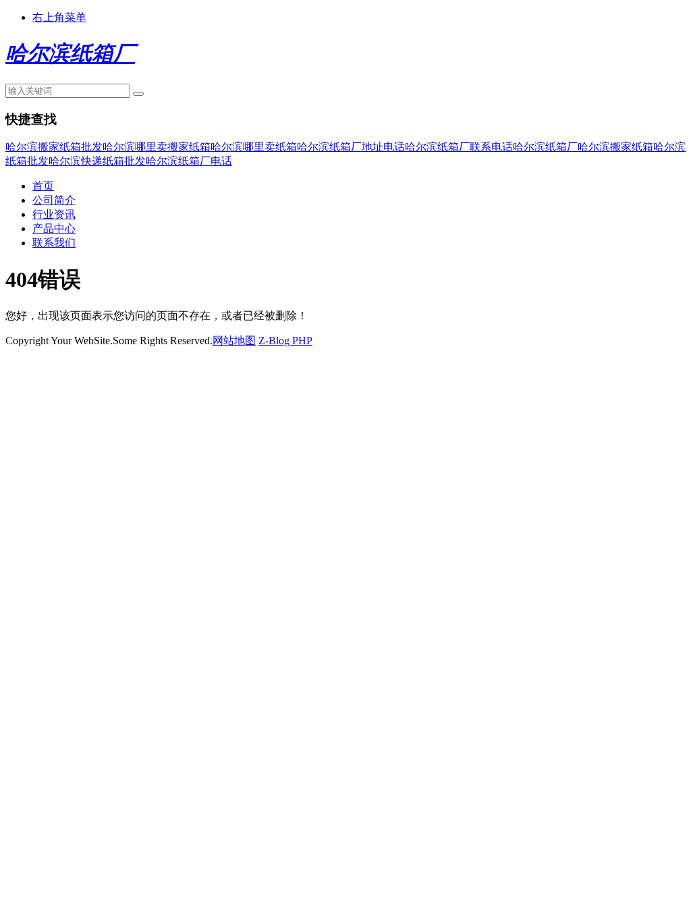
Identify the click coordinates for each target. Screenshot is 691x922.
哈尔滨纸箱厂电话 (189, 161)
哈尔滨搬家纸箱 (615, 147)
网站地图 (234, 340)
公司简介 (54, 200)
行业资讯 (54, 214)
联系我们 (54, 242)
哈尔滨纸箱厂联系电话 (459, 147)
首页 (43, 186)
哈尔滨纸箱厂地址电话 (351, 147)
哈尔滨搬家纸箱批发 (54, 147)
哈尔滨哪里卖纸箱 (254, 147)
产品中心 (54, 228)
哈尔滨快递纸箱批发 (97, 161)
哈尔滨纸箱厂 (545, 147)
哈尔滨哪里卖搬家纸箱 (157, 147)
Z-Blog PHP (285, 340)
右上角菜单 (59, 17)
